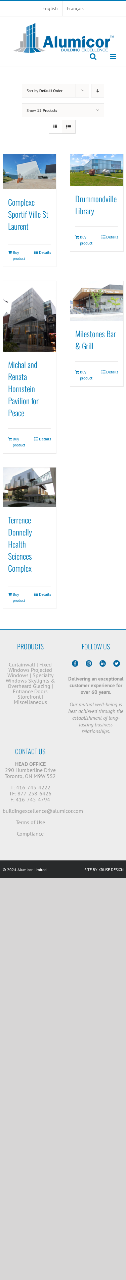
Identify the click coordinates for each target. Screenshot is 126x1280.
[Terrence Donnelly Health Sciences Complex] (29, 487)
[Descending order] (97, 90)
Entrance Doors (30, 691)
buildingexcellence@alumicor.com (43, 810)
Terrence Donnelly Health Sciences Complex (20, 544)
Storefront (29, 696)
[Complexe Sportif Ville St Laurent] (29, 171)
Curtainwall (22, 664)
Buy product (19, 255)
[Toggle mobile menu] (113, 56)
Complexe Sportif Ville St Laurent (28, 214)
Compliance (30, 833)
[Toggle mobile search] (93, 56)
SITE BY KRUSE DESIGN (104, 869)
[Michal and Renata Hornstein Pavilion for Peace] (29, 316)
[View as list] (68, 126)
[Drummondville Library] (96, 170)
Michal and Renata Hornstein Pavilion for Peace (23, 388)
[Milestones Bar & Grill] (96, 301)
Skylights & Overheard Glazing (31, 683)
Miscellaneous (30, 702)
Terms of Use (30, 822)
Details (45, 252)
